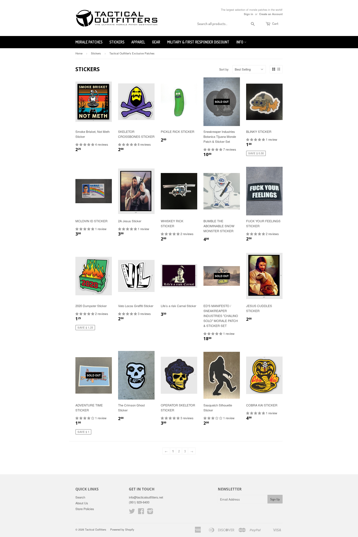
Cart (275, 23)
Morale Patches (88, 42)
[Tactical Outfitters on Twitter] (132, 512)
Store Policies (84, 509)
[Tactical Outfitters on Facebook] (141, 512)
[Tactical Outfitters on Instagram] (150, 512)
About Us (81, 503)
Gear (156, 42)
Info (240, 42)
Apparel (138, 42)
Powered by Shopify (122, 529)
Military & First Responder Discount (198, 42)
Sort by (224, 69)
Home (78, 53)
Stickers (116, 42)
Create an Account (271, 14)
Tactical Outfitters (95, 529)
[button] (85, 144)
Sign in (248, 14)
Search (80, 497)
